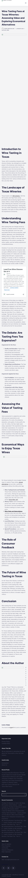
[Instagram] (13, 868)
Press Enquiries (6, 846)
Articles (4, 30)
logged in (11, 727)
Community (5, 848)
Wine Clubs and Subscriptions (13, 511)
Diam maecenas (6, 852)
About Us (4, 765)
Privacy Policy (6, 741)
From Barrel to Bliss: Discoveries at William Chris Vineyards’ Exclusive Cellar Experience (13, 816)
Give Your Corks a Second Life (10, 784)
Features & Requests (7, 850)
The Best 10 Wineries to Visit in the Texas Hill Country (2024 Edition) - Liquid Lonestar (13, 805)
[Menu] (25, 3)
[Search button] (25, 794)
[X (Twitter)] (8, 868)
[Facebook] (3, 868)
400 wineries (16, 196)
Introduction (5, 763)
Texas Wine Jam (13, 499)
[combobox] (13, 794)
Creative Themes (6, 876)
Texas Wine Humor (7, 786)
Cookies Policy (6, 743)
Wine (8, 30)
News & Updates (6, 844)
